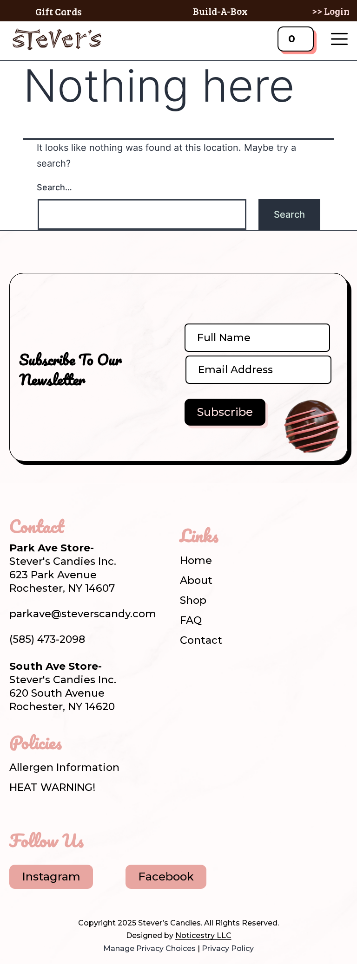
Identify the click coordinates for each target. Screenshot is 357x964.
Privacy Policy (228, 948)
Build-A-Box (220, 11)
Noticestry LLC (203, 935)
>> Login (331, 11)
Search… (54, 187)
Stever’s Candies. (170, 923)
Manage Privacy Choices (149, 948)
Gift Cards (58, 11)
